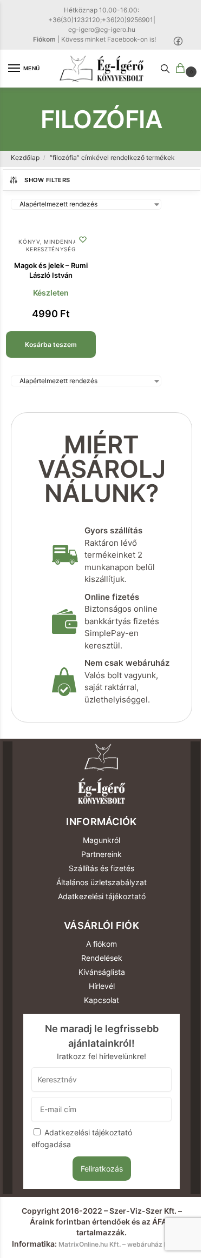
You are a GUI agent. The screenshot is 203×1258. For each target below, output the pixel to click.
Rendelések (101, 957)
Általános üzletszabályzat (101, 882)
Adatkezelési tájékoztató (102, 896)
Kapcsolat (101, 1000)
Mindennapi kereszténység (54, 245)
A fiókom (101, 943)
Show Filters (47, 180)
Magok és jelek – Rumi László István (51, 270)
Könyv (29, 241)
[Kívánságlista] (83, 239)
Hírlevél (102, 986)
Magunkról (101, 840)
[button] (182, 69)
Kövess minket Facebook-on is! (108, 39)
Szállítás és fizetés (101, 868)
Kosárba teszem (51, 344)
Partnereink (101, 854)
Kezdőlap (25, 157)
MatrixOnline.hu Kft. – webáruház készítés (124, 1244)
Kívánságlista (101, 971)
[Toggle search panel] (165, 69)
